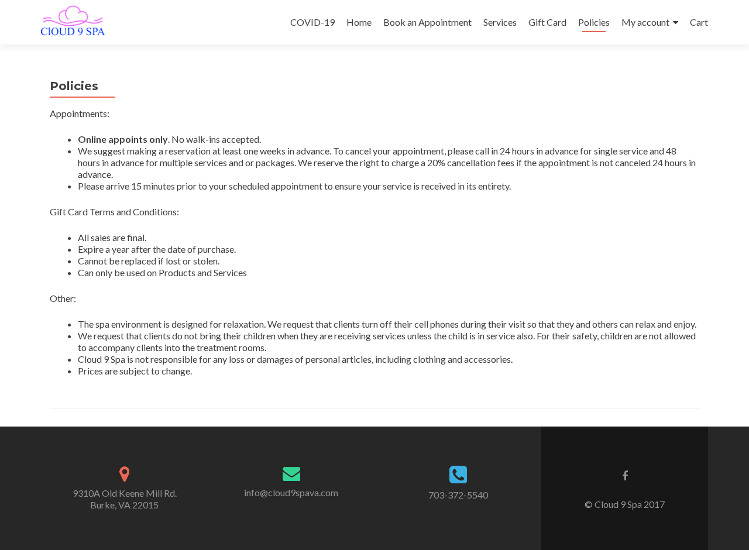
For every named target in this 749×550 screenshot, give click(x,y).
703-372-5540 (458, 494)
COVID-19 (312, 22)
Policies (594, 22)
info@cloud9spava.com (291, 492)
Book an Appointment (427, 22)
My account (645, 22)
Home (359, 22)
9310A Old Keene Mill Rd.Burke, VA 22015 (125, 498)
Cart (699, 22)
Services (500, 22)
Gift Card (547, 22)
